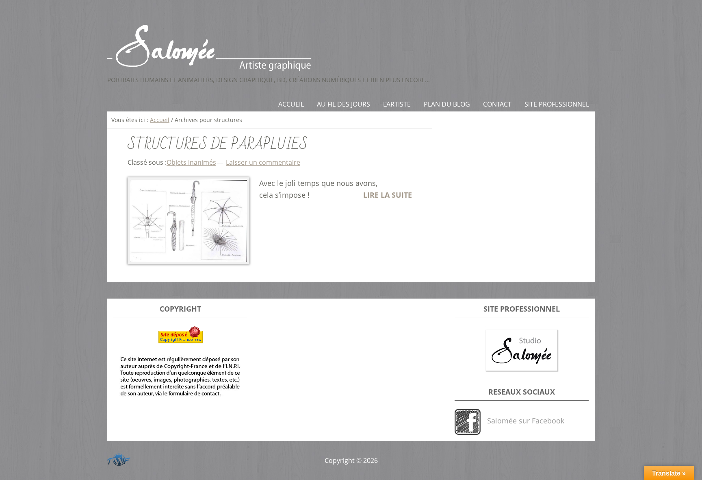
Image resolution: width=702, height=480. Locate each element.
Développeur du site (117, 458)
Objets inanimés (191, 162)
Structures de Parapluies (218, 144)
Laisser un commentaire (263, 162)
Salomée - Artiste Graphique (351, 47)
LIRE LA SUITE (387, 195)
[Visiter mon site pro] (522, 350)
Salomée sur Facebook (525, 420)
